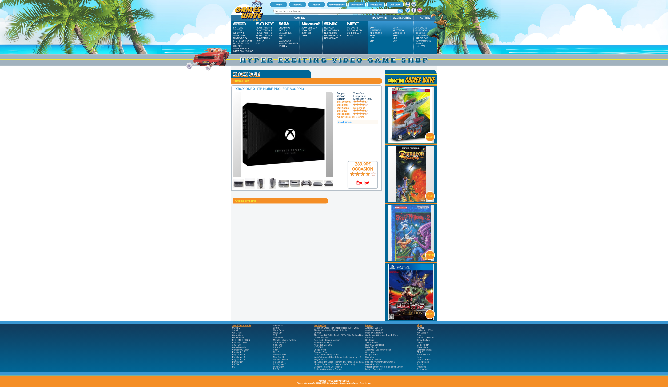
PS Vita (260, 40)
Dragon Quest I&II (373, 369)
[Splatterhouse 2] (411, 260)
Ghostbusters (423, 362)
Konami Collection (425, 337)
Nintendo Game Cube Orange (327, 369)
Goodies (420, 33)
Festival (420, 46)
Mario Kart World (373, 364)
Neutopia (369, 340)
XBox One (306, 30)
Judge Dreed (320, 350)
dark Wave (395, 4)
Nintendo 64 (240, 38)
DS (240, 46)
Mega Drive (285, 33)
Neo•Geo (329, 27)
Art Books (421, 27)
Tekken (420, 335)
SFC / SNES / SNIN (242, 40)
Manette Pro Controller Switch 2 (380, 362)
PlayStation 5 (264, 27)
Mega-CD (283, 35)
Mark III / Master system (288, 44)
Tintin (419, 357)
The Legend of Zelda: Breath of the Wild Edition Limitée (340, 335)
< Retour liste (241, 81)
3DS (235, 46)
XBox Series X (309, 27)
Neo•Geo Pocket (333, 35)
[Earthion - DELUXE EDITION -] (411, 141)
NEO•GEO (318, 347)
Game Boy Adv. (241, 48)
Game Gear (285, 40)
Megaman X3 (320, 359)
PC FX (350, 35)
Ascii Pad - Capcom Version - (327, 340)
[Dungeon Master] (411, 200)
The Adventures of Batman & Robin (330, 330)
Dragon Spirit (371, 354)
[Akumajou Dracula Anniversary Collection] (411, 319)
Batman (317, 333)
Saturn (283, 30)
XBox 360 (306, 33)
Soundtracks (423, 40)
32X (281, 38)
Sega (372, 35)
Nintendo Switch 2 (374, 359)
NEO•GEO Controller (374, 345)
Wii (242, 33)
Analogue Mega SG (323, 345)
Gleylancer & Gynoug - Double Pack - (382, 335)
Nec (372, 38)
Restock (297, 4)
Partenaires (357, 4)
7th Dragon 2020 (425, 330)
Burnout (420, 364)
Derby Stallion (423, 340)
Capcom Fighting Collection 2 (328, 367)
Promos (316, 4)
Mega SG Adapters (374, 333)
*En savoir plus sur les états (350, 117)
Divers (419, 43)
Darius (420, 342)
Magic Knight (423, 345)
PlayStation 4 (264, 30)
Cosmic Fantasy (424, 350)
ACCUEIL (322, 381)
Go (400, 11)
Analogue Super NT (323, 342)
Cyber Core (370, 352)
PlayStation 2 (264, 35)
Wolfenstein (422, 347)
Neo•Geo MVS (331, 30)
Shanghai (369, 357)
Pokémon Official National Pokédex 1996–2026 (336, 328)
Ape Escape (422, 333)
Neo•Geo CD (330, 33)
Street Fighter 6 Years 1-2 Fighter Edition (384, 367)
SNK (372, 40)
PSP (258, 43)
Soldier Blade (371, 342)
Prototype (421, 367)
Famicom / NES (241, 43)
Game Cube (239, 35)
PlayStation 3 (264, 33)
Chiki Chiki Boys (321, 337)
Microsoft (376, 33)
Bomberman (422, 369)
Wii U (235, 33)
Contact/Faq (376, 4)
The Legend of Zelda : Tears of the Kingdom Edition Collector (343, 362)
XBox (304, 35)
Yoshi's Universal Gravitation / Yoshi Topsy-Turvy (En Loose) (342, 357)
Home (279, 4)
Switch (237, 30)
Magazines (421, 35)
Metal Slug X (371, 347)
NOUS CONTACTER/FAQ (338, 381)
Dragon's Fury (320, 352)
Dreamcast (285, 27)
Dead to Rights (424, 359)
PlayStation (263, 38)
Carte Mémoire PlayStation (326, 354)
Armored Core (423, 354)
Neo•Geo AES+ (331, 38)
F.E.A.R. (420, 352)
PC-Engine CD (354, 30)
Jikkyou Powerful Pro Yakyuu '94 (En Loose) (334, 364)
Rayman (420, 328)
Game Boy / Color (243, 51)
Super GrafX (354, 33)
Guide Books (422, 30)
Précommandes (337, 4)
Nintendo (375, 30)
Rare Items (421, 38)
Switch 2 (238, 27)
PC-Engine (352, 27)
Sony (373, 27)
